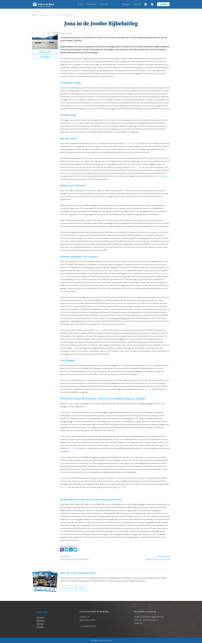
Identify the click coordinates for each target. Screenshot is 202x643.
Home (80, 4)
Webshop (126, 4)
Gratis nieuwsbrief (68, 588)
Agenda (40, 623)
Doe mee (104, 4)
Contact (40, 626)
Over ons (137, 4)
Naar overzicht (45, 52)
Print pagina (45, 56)
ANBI (154, 616)
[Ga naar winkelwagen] (152, 4)
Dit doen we (92, 4)
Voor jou (115, 4)
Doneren (163, 4)
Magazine (82, 588)
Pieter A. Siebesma (66, 33)
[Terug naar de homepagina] (46, 4)
